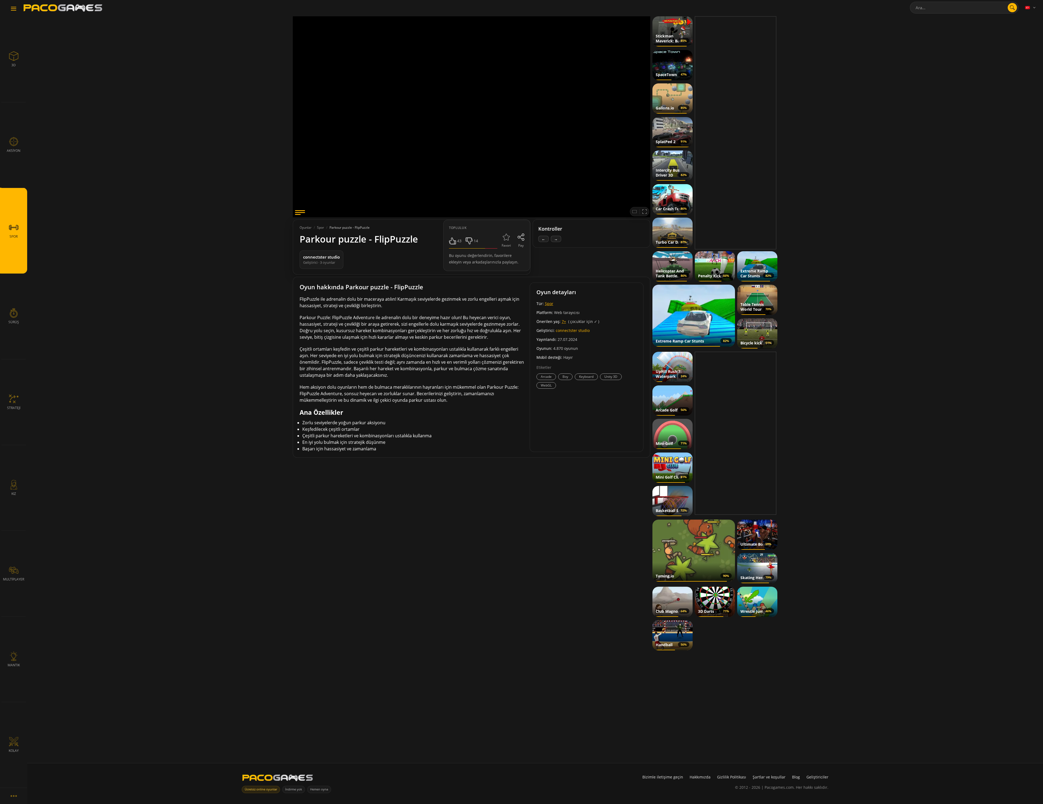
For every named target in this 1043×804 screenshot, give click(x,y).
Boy (565, 376)
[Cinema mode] (634, 211)
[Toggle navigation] (14, 9)
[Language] (1031, 8)
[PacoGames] (277, 779)
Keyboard (586, 376)
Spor (549, 303)
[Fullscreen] (644, 211)
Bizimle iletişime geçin (662, 777)
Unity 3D (610, 376)
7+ (564, 321)
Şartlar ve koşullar (769, 777)
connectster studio (573, 330)
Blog (796, 777)
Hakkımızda (700, 777)
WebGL (546, 385)
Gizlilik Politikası (731, 777)
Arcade (546, 376)
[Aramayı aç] (1012, 7)
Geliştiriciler (817, 777)
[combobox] (964, 8)
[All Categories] (13, 796)
